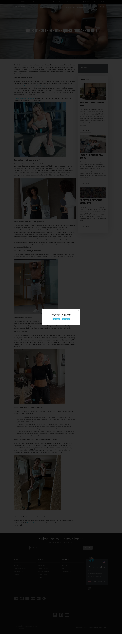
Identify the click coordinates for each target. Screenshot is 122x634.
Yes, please (56, 319)
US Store (66, 316)
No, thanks (66, 319)
